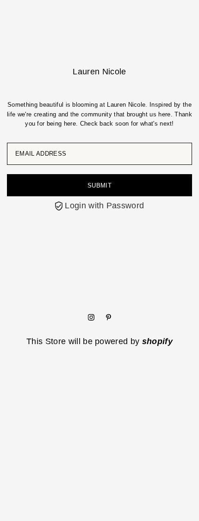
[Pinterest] (108, 317)
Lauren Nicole (99, 71)
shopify (157, 341)
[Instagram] (91, 317)
